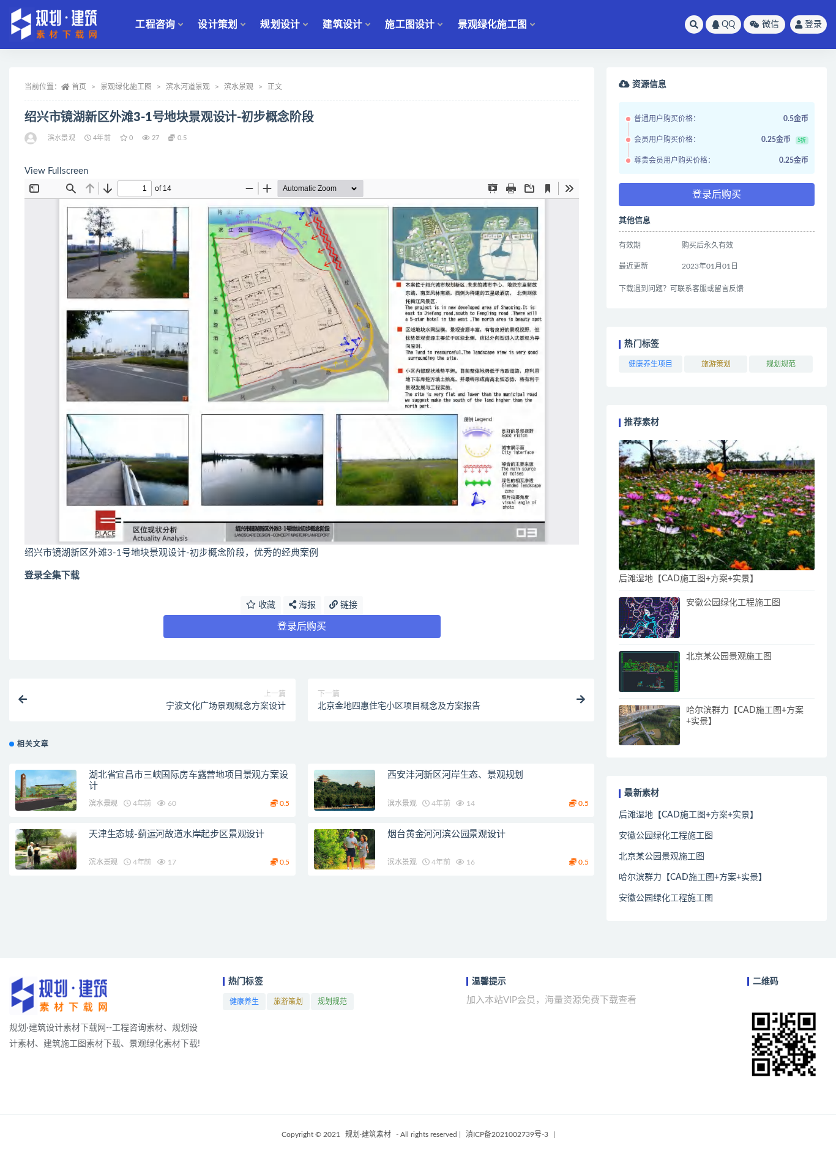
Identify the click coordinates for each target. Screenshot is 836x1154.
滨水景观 (238, 87)
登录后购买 (301, 626)
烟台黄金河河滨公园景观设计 (446, 834)
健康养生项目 (651, 364)
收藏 (265, 605)
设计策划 (217, 24)
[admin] (31, 138)
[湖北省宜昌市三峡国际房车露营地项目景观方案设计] (46, 790)
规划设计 (280, 24)
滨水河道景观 (188, 87)
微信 (770, 24)
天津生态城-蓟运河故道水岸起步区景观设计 (176, 834)
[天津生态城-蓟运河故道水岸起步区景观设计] (46, 849)
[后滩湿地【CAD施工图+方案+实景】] (717, 505)
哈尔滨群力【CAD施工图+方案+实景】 (693, 877)
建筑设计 (342, 24)
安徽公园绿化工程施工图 (733, 602)
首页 (79, 87)
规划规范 (781, 364)
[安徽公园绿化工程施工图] (649, 617)
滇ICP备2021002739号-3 (507, 1134)
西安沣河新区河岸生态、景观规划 (455, 775)
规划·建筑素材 (368, 1134)
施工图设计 (410, 24)
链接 (347, 605)
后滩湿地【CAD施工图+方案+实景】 (688, 579)
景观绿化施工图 (492, 24)
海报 (306, 605)
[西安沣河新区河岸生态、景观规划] (344, 790)
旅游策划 (716, 364)
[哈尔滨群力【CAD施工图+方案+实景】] (649, 725)
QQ (728, 24)
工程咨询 (155, 24)
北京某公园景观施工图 (729, 656)
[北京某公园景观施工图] (649, 671)
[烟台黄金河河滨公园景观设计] (344, 849)
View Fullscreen (56, 171)
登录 (813, 24)
